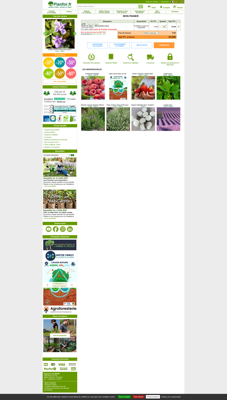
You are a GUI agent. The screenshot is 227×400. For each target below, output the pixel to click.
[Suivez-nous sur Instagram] (63, 229)
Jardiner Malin (50, 132)
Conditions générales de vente (55, 386)
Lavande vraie (167, 105)
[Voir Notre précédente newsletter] (59, 220)
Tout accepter (124, 397)
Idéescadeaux (157, 11)
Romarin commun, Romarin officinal (92, 105)
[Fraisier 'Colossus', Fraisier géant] (143, 99)
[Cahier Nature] (59, 305)
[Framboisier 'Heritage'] (93, 99)
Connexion (165, 2)
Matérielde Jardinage (86, 11)
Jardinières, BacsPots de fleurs (122, 11)
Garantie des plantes (52, 130)
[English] (181, 2)
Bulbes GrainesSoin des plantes (104, 11)
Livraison (48, 137)
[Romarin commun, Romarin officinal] (93, 130)
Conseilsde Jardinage (51, 11)
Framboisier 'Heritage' (92, 73)
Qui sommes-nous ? (52, 142)
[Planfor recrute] (59, 351)
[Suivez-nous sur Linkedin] (70, 229)
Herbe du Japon (93, 24)
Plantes (69, 11)
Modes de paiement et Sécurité (56, 140)
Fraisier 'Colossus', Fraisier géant (142, 73)
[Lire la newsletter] (59, 187)
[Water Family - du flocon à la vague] (59, 261)
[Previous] (45, 33)
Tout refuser (138, 397)
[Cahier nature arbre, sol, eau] (118, 99)
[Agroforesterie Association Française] (59, 312)
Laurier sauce (168, 73)
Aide (153, 8)
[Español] (175, 2)
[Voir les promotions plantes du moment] (59, 83)
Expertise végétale (51, 135)
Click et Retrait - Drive (52, 145)
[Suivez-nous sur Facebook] (56, 229)
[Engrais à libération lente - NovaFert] (143, 130)
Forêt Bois (174, 11)
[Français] (172, 2)
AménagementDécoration (140, 11)
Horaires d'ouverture (52, 147)
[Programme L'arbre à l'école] (59, 250)
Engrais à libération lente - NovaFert (142, 105)
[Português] (178, 2)
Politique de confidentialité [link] (171, 397)
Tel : (45, 379)
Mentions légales (51, 384)
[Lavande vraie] (168, 130)
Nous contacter (50, 383)
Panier (180, 8)
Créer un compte (152, 2)
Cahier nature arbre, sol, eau (117, 73)
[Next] (74, 33)
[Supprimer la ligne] (178, 27)
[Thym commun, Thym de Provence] (118, 130)
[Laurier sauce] (168, 99)
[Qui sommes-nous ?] (60, 106)
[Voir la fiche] (60, 34)
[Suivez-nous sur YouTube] (49, 229)
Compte (166, 8)
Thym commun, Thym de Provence (117, 105)
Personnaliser (153, 397)
